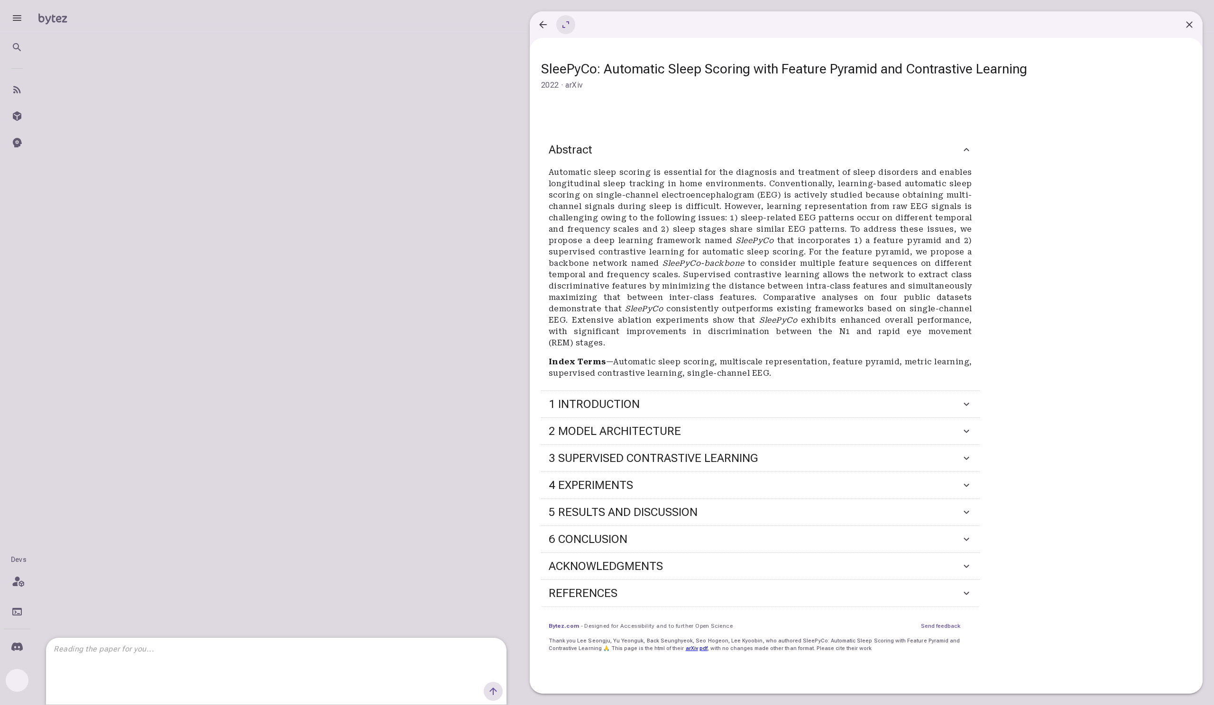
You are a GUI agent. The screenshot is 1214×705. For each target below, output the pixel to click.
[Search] (17, 47)
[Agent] (17, 142)
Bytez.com (564, 626)
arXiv (692, 648)
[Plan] (17, 581)
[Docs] (17, 611)
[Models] (17, 116)
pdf (703, 648)
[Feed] (17, 89)
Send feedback (941, 626)
